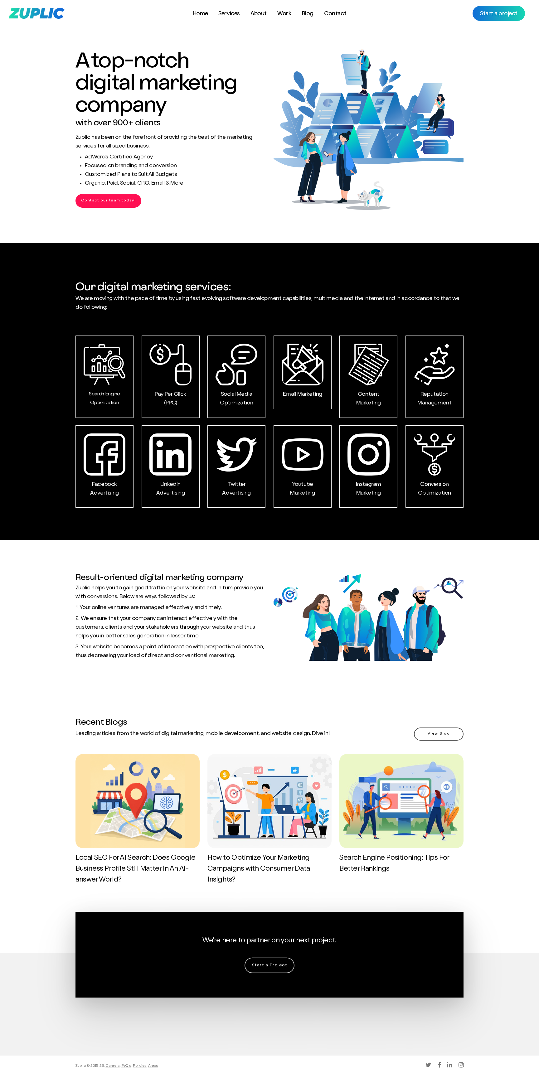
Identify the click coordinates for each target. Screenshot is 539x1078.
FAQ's (126, 1066)
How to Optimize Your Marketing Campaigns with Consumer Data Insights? (258, 869)
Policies (140, 1066)
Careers (112, 1066)
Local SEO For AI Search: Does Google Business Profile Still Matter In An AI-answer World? (135, 869)
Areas (153, 1066)
